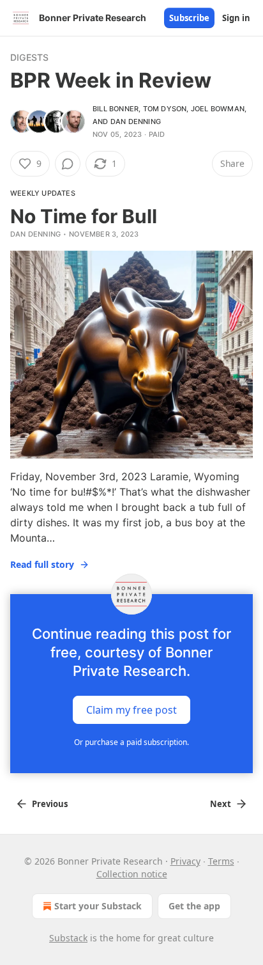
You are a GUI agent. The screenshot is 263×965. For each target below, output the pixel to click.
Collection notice (131, 874)
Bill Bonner (116, 108)
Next (220, 804)
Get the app (194, 906)
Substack (68, 938)
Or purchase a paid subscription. (131, 742)
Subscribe (189, 18)
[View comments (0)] (67, 164)
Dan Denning (135, 121)
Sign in (236, 18)
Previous (50, 804)
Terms (221, 861)
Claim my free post (131, 710)
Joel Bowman (217, 108)
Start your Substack (98, 906)
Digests (29, 57)
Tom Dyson (165, 108)
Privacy (185, 861)
